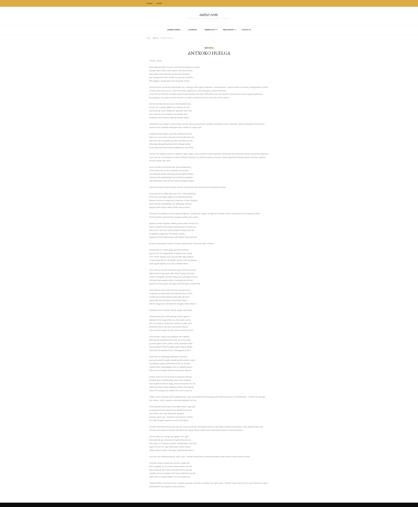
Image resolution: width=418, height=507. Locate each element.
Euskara (150, 3)
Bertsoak (209, 48)
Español (159, 3)
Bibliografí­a (228, 30)
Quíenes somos (173, 30)
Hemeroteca (210, 30)
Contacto (246, 30)
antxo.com (209, 14)
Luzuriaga (192, 30)
